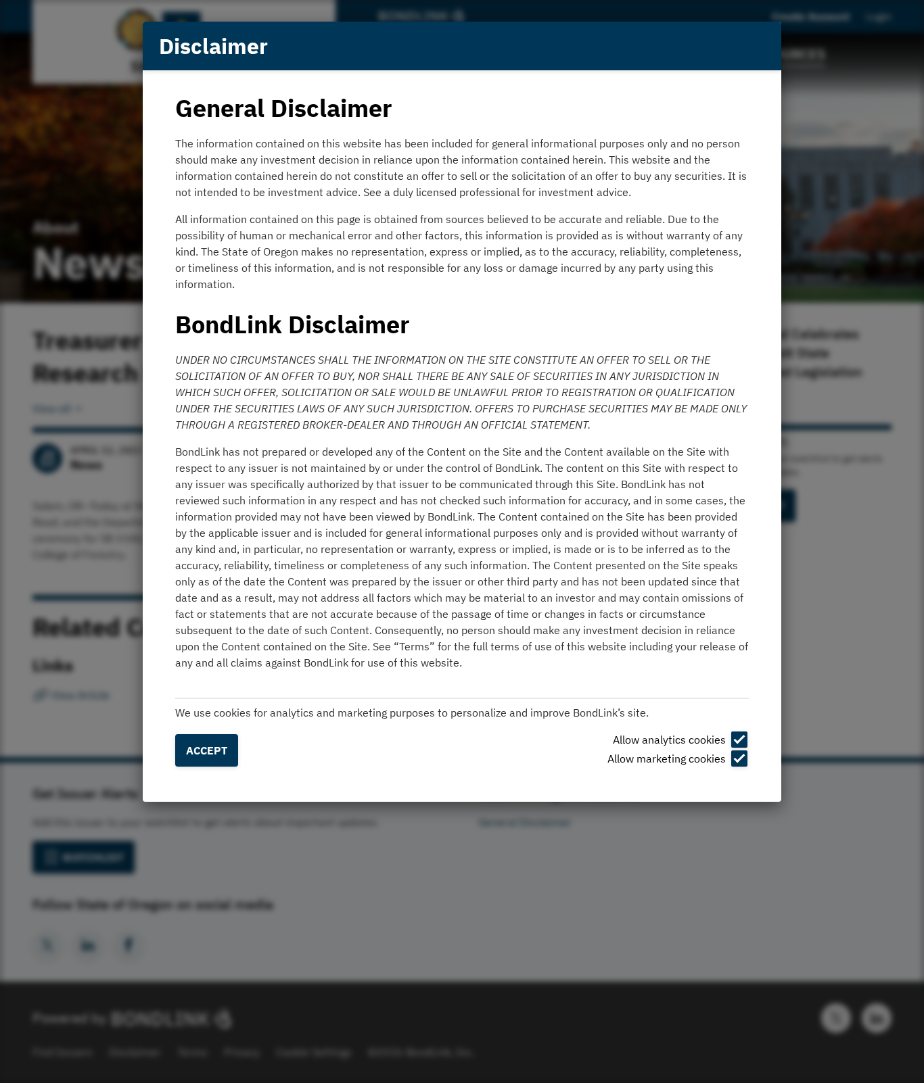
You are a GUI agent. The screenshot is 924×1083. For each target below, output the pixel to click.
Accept (206, 750)
